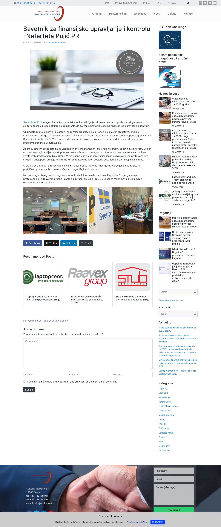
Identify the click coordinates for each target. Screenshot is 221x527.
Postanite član (118, 13)
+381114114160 (46, 3)
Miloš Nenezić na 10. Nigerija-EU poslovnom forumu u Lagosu (184, 254)
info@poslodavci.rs (44, 503)
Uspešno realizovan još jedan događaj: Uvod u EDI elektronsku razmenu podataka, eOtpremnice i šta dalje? (184, 272)
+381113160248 (26, 3)
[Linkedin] (210, 3)
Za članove (164, 450)
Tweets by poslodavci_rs (171, 300)
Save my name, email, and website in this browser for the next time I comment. (72, 381)
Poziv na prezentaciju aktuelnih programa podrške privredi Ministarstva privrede (184, 117)
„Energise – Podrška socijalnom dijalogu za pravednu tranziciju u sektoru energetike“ (185, 196)
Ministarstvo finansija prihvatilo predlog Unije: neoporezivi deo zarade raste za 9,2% (184, 162)
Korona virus (165, 401)
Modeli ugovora (166, 415)
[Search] (188, 3)
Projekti (162, 424)
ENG (159, 3)
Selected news (166, 432)
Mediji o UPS (165, 410)
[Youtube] (214, 3)
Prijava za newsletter (126, 3)
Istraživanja (164, 397)
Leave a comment (57, 42)
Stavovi (162, 437)
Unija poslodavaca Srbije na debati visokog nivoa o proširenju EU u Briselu (182, 238)
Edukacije (163, 393)
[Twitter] (205, 3)
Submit (29, 389)
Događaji (163, 388)
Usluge (172, 13)
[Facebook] (200, 3)
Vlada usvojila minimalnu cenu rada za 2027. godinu (184, 101)
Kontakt (188, 13)
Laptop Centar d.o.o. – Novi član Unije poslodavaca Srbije (184, 179)
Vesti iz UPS (164, 446)
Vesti (161, 441)
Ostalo (162, 419)
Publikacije (164, 428)
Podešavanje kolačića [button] (137, 522)
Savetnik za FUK (32, 122)
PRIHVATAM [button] (157, 522)
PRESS (146, 3)
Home (106, 3)
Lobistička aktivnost (168, 406)
